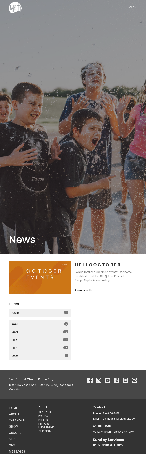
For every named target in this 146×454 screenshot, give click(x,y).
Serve (13, 439)
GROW (13, 426)
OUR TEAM (44, 431)
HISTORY (43, 423)
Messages (17, 451)
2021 (39, 348)
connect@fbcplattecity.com (120, 418)
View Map (15, 389)
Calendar (17, 420)
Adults (39, 313)
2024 (39, 324)
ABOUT (14, 414)
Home (13, 408)
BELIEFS (43, 419)
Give (12, 445)
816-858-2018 (111, 413)
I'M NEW (43, 416)
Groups (15, 433)
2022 (39, 340)
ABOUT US (44, 412)
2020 (39, 356)
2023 (39, 332)
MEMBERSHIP (46, 427)
